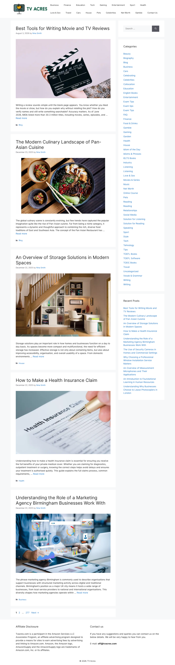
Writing (126, 280)
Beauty (127, 53)
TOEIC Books (130, 262)
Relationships (130, 210)
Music (126, 184)
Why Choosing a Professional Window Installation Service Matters (138, 360)
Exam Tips (128, 101)
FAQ (125, 114)
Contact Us (152, 13)
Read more (21, 118)
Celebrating (129, 75)
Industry (127, 162)
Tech (92, 5)
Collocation (129, 84)
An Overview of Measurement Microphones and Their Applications (138, 371)
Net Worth (125, 13)
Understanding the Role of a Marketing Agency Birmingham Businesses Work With (60, 500)
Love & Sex (55, 13)
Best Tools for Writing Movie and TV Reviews (63, 28)
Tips (125, 249)
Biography (128, 58)
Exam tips (128, 106)
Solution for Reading (133, 223)
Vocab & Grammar (132, 275)
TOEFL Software (131, 258)
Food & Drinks (130, 123)
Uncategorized (130, 271)
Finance (67, 5)
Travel (68, 13)
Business (54, 5)
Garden (127, 136)
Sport (132, 5)
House (89, 13)
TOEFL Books (130, 254)
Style (125, 236)
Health (143, 5)
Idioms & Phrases (132, 154)
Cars (78, 13)
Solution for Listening (134, 219)
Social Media (130, 215)
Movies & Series (131, 180)
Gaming (103, 5)
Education (80, 5)
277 (27, 612)
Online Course (130, 193)
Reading (127, 201)
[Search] (155, 29)
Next (35, 612)
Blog (21, 125)
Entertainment (118, 5)
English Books (130, 93)
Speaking (128, 228)
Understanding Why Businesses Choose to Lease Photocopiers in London (140, 389)
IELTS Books (129, 158)
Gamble (138, 13)
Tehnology (128, 245)
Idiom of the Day (131, 149)
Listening (128, 167)
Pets (99, 13)
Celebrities (111, 13)
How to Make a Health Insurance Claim (56, 380)
